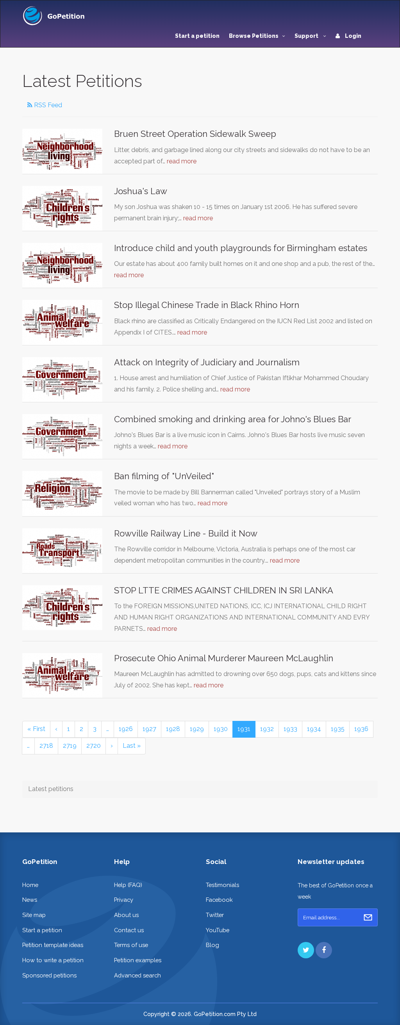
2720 (93, 745)
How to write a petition (53, 960)
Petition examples (137, 960)
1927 (149, 729)
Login (352, 36)
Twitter (215, 915)
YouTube (217, 930)
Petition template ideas (52, 945)
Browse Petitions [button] (254, 36)
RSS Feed (47, 105)
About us (126, 915)
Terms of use (131, 945)
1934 (314, 729)
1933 (290, 729)
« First (36, 729)
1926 (126, 729)
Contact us (129, 930)
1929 (197, 729)
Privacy (123, 899)
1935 (338, 729)
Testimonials (222, 885)
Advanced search (137, 975)
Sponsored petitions (49, 975)
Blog (212, 945)
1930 (221, 729)
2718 (46, 745)
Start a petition (197, 36)
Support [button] (307, 36)
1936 (361, 729)
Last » (132, 745)
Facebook (219, 899)
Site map (34, 915)
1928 (173, 729)
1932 (267, 729)
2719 (70, 745)
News (29, 899)
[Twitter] (306, 950)
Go (368, 917)
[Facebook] (324, 950)
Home (30, 885)
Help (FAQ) (128, 885)
